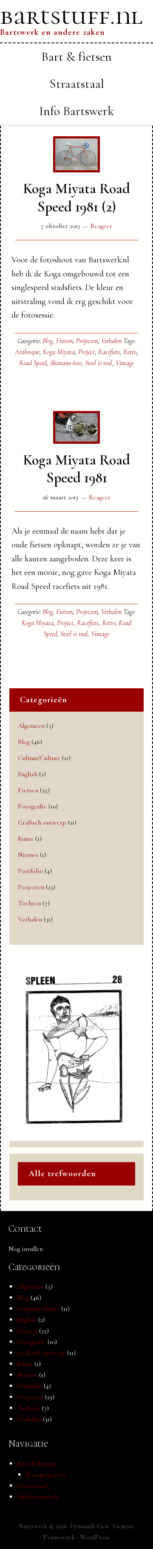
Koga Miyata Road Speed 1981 (76, 469)
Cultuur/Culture (39, 758)
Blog (47, 341)
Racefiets (109, 352)
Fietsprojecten (46, 1474)
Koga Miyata (59, 352)
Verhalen (111, 341)
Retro (129, 352)
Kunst (26, 838)
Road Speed (33, 363)
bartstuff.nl (71, 15)
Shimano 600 (66, 363)
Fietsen (64, 341)
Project (86, 352)
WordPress (95, 1537)
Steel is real (98, 363)
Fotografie (32, 806)
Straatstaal (32, 1485)
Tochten (29, 903)
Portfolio (30, 871)
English (27, 774)
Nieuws (28, 855)
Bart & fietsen (36, 1463)
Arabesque (27, 352)
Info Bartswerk (37, 1497)
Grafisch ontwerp (42, 822)
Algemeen (31, 725)
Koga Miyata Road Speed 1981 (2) (76, 198)
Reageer (101, 226)
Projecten (87, 341)
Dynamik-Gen (89, 1526)
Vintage (125, 363)
